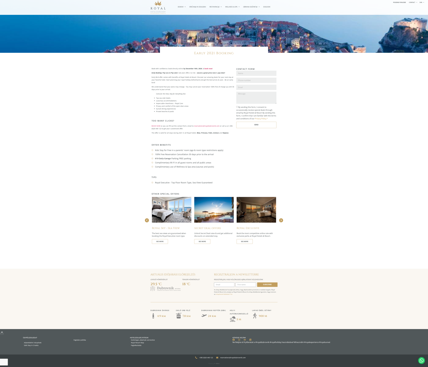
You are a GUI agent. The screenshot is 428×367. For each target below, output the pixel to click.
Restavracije (215, 7)
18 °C (186, 284)
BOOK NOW (156, 126)
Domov (181, 7)
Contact (412, 2)
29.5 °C (156, 284)
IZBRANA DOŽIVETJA (250, 7)
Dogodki (266, 7)
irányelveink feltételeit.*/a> (224, 294)
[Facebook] (234, 340)
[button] (421, 360)
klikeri (218, 363)
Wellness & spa (231, 7)
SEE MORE (160, 241)
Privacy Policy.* (261, 118)
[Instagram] (239, 340)
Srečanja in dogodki (197, 7)
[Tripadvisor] (245, 340)
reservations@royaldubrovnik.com (206, 126)
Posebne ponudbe (399, 2)
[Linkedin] (250, 340)
